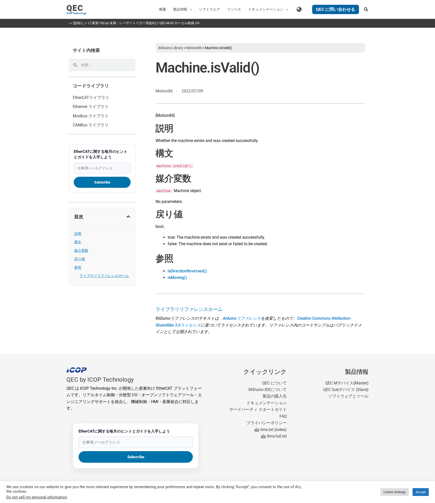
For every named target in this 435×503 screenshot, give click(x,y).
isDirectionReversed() (187, 271)
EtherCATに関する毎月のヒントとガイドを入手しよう (100, 154)
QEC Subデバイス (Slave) (346, 389)
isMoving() (177, 277)
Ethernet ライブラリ (90, 106)
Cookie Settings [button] (394, 492)
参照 (77, 267)
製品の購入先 (275, 396)
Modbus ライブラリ (90, 116)
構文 (77, 242)
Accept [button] (421, 492)
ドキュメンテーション (266, 403)
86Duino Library (170, 48)
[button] (189, 9)
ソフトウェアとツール (348, 396)
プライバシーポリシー (266, 422)
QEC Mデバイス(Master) (347, 383)
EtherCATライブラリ (91, 97)
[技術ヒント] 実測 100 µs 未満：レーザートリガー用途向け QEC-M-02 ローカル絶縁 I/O (136, 23)
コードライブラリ (91, 85)
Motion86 (194, 48)
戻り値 (79, 259)
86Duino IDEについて (267, 389)
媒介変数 (81, 250)
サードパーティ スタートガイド (258, 409)
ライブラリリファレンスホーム (104, 276)
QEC (74, 8)
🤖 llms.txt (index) (270, 429)
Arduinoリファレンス (242, 318)
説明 (77, 234)
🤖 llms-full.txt (274, 436)
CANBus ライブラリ (90, 125)
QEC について (274, 383)
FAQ (283, 416)
